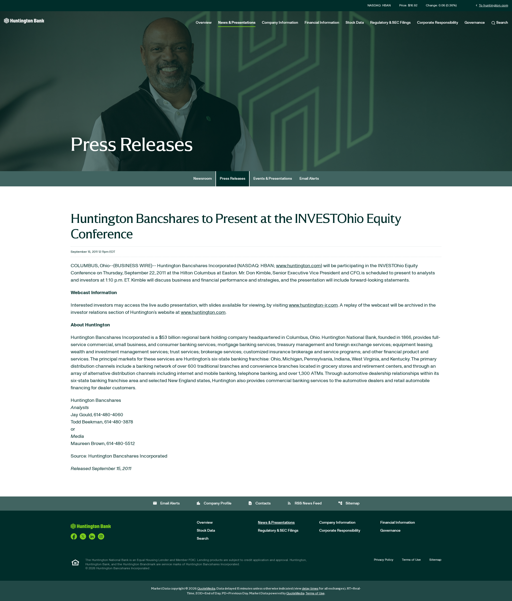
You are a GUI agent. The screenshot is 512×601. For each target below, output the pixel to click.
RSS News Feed (304, 503)
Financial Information (322, 23)
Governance (475, 23)
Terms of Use (411, 559)
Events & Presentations (272, 179)
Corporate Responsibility (437, 23)
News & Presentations (236, 23)
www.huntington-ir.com (313, 305)
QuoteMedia (206, 588)
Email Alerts (309, 179)
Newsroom (202, 179)
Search (501, 23)
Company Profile (213, 503)
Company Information (280, 23)
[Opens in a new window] (74, 536)
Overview (204, 23)
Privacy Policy (383, 559)
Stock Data (355, 23)
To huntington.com (491, 5)
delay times (310, 588)
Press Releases (232, 179)
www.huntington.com (298, 265)
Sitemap (348, 503)
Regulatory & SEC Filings (390, 23)
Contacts (259, 503)
